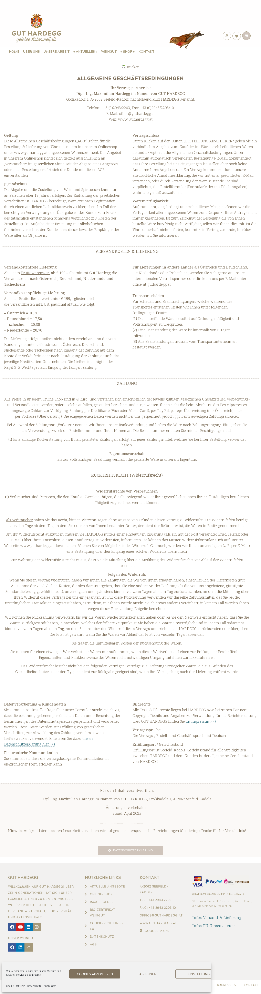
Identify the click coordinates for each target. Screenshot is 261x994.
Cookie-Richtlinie (15, 986)
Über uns (31, 51)
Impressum (49, 986)
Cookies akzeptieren (95, 974)
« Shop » (127, 51)
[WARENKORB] (246, 35)
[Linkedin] (28, 927)
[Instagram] (37, 927)
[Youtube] (20, 927)
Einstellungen (201, 974)
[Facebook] (12, 927)
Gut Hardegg (23, 877)
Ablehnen (148, 974)
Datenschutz (34, 986)
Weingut (109, 51)
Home (14, 51)
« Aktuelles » (85, 51)
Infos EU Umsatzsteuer (213, 925)
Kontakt (146, 51)
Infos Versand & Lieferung (216, 917)
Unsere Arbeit (56, 51)
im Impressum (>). (201, 721)
